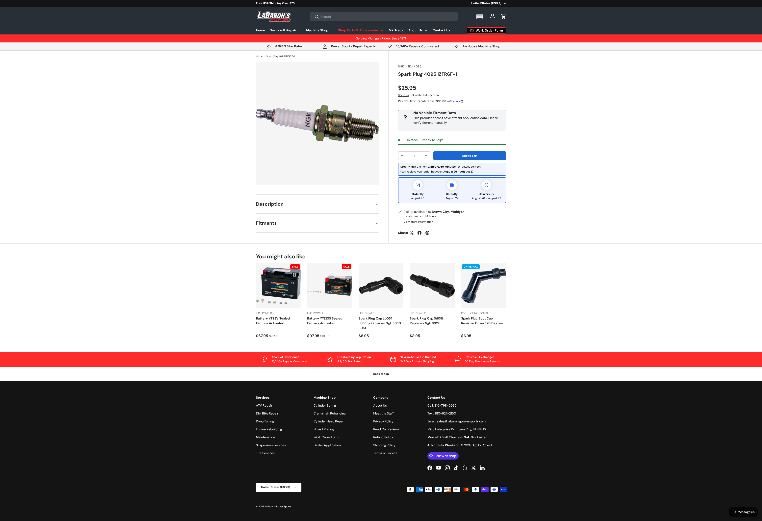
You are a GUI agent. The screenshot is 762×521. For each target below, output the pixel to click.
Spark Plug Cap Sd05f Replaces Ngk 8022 (426, 320)
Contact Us (441, 30)
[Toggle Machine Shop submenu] (331, 30)
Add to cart (469, 155)
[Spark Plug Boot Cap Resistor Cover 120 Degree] (483, 285)
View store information (418, 222)
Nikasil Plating (324, 429)
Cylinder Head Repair (329, 421)
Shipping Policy (384, 445)
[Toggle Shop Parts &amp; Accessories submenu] (382, 30)
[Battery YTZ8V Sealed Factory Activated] (278, 285)
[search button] (314, 17)
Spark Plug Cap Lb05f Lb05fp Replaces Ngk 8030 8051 (380, 323)
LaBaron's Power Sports (278, 506)
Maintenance (265, 437)
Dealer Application (327, 445)
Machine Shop (317, 30)
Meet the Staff (383, 413)
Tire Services (265, 453)
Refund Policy (383, 437)
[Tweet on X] (412, 233)
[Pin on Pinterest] (427, 233)
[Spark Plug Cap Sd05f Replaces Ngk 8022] (432, 285)
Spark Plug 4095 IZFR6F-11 (280, 56)
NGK (401, 66)
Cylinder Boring (325, 405)
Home (260, 30)
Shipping (403, 95)
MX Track (396, 30)
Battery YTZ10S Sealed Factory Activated (324, 320)
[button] (480, 16)
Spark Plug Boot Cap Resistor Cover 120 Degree (482, 320)
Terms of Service (385, 453)
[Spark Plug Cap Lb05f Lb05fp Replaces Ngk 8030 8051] (381, 285)
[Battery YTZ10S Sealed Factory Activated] (329, 285)
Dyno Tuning (265, 421)
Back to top (381, 374)
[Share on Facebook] (419, 233)
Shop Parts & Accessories (358, 30)
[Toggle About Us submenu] (425, 30)
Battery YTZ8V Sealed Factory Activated (273, 320)
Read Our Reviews (386, 429)
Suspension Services (271, 445)
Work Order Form (326, 437)
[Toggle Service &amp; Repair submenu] (299, 30)
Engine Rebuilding (269, 429)
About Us (415, 30)
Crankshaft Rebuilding (330, 413)
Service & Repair (283, 30)
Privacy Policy (383, 421)
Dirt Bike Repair (267, 413)
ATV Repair (264, 405)
